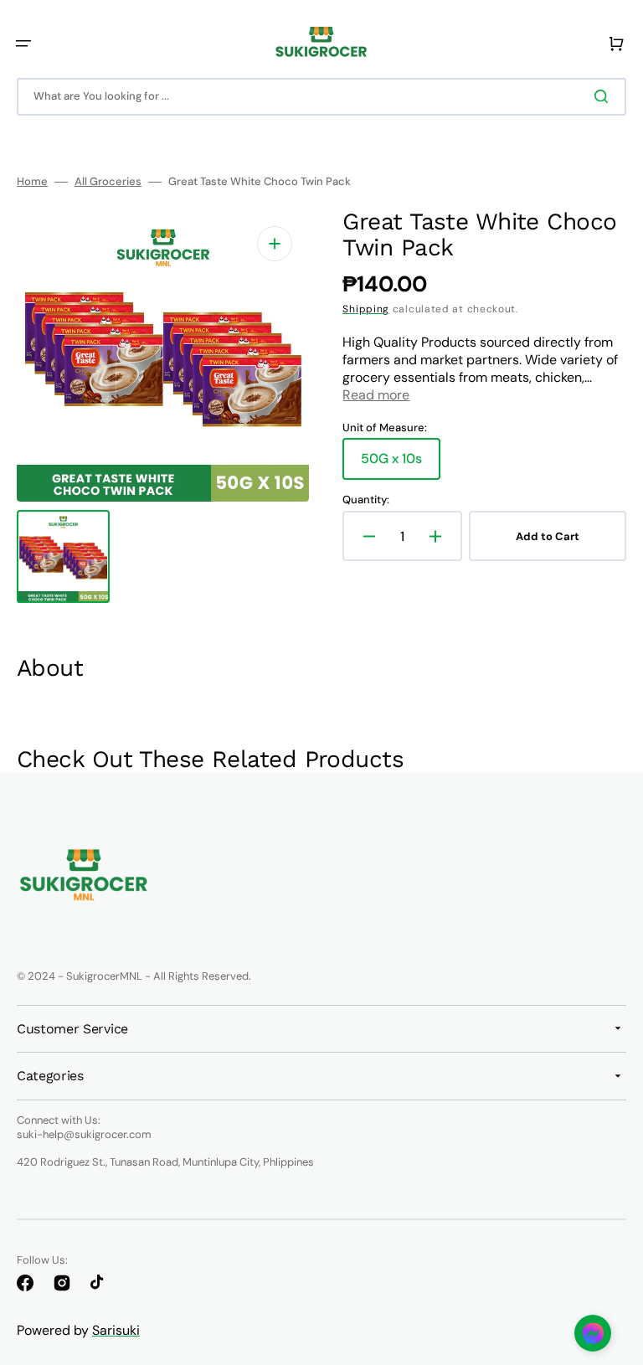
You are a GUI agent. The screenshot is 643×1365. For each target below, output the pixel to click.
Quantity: (365, 500)
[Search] (604, 96)
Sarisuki (116, 1330)
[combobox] (321, 97)
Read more (375, 395)
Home (32, 181)
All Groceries (108, 181)
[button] (23, 43)
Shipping (365, 309)
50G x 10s (400, 465)
